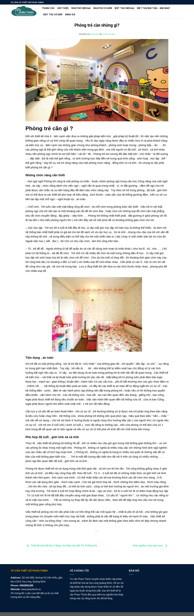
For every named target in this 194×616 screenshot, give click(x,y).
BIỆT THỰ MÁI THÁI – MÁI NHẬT (153, 8)
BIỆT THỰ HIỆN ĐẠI (124, 8)
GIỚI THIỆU (63, 8)
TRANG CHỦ (48, 8)
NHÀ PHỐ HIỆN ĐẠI (80, 8)
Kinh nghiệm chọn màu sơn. (148, 545)
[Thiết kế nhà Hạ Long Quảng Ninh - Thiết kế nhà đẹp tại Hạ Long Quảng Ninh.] (24, 11)
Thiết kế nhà (109, 34)
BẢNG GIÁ (70, 14)
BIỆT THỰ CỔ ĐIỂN (52, 14)
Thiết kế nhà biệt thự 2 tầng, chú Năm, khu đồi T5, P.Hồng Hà (63, 545)
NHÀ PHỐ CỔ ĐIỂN (102, 8)
